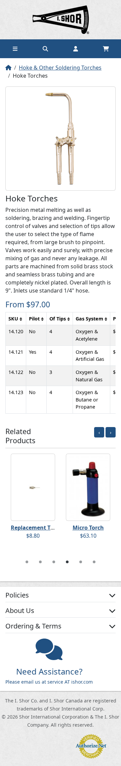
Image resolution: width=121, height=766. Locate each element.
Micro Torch (88, 527)
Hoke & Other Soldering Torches (60, 67)
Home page (60, 19)
